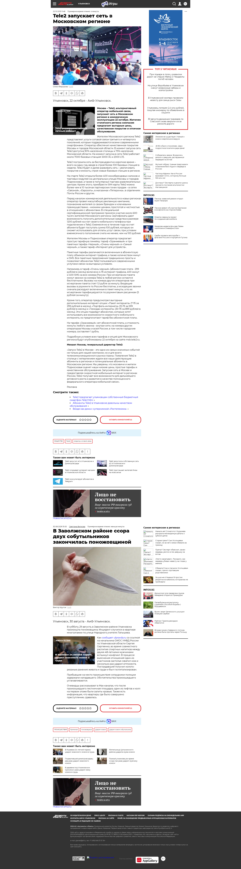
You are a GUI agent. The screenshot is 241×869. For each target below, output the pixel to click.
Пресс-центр (99, 815)
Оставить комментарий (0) (120, 420)
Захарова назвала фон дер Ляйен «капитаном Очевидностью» (169, 227)
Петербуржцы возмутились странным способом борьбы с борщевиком (168, 604)
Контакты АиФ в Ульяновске (82, 818)
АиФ (71, 87)
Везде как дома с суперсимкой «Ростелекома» (100, 409)
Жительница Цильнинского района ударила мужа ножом (122, 751)
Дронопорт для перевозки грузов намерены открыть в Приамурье (169, 594)
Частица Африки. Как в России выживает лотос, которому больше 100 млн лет (170, 176)
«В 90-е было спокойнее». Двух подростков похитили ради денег (170, 147)
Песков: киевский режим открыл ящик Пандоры (169, 200)
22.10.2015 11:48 (59, 11)
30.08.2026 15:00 (60, 527)
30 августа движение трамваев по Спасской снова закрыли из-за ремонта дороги (165, 121)
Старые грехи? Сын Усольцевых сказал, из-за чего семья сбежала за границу (171, 542)
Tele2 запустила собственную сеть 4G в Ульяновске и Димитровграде (124, 463)
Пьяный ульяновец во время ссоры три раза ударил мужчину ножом (123, 761)
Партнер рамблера (125, 859)
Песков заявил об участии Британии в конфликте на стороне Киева (170, 209)
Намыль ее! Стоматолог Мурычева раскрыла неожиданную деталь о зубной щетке (170, 533)
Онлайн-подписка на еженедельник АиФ (166, 815)
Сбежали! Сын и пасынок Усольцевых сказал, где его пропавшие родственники (171, 570)
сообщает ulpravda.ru (113, 637)
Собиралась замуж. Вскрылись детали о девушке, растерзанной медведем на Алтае (169, 157)
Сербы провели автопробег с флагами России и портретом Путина (171, 237)
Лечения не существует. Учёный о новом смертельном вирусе (170, 138)
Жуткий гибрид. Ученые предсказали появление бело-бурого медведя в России (171, 166)
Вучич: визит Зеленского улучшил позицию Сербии (170, 613)
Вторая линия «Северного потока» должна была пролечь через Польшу (171, 631)
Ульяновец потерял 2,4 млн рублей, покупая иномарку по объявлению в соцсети (165, 110)
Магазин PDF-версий (135, 815)
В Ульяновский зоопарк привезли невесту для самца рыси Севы (165, 99)
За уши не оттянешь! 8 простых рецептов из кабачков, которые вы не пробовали (171, 579)
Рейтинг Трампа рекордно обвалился (166, 622)
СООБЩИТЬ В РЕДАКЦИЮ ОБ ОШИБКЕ (85, 821)
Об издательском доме (80, 815)
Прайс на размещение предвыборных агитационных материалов (146, 818)
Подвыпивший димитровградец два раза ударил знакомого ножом (79, 761)
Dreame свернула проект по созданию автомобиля (166, 218)
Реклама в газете (115, 815)
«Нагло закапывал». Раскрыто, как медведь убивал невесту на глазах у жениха (171, 561)
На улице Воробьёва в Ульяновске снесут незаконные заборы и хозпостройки (166, 88)
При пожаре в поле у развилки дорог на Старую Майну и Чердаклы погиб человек (165, 76)
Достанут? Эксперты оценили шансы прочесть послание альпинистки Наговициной (171, 185)
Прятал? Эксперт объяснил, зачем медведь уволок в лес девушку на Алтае (170, 552)
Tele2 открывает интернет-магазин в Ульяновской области (80, 471)
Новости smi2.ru (62, 518)
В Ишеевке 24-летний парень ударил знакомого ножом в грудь (79, 751)
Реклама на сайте (106, 818)
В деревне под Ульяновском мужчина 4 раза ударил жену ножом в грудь (77, 770)
